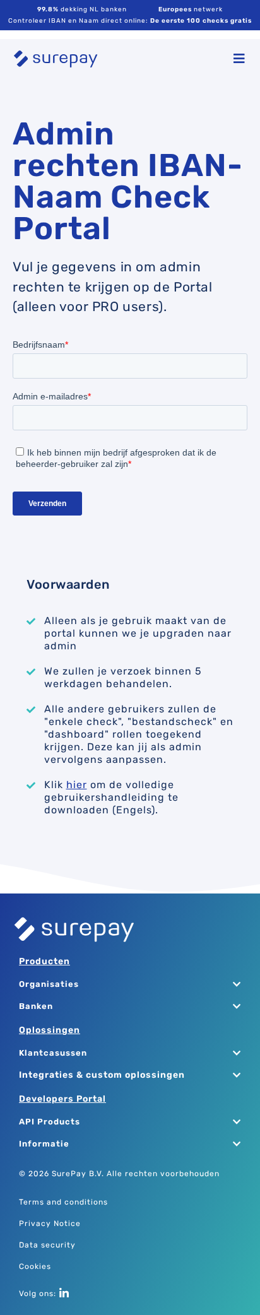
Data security (47, 1245)
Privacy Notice (50, 1223)
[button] (123, 984)
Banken (36, 1006)
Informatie (44, 1143)
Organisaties (49, 984)
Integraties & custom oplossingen (102, 1075)
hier (76, 785)
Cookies (35, 1266)
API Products (49, 1121)
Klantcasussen (53, 1053)
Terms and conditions (63, 1202)
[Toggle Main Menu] (236, 58)
